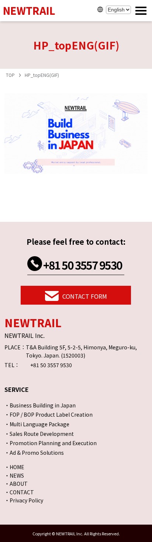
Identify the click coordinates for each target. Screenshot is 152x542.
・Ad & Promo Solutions (34, 452)
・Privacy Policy (23, 500)
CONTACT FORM (84, 296)
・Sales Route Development (39, 433)
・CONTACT (19, 492)
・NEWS (14, 475)
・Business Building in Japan (40, 405)
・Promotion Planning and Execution (50, 443)
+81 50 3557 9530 (82, 265)
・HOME (14, 467)
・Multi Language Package (36, 424)
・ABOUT (16, 483)
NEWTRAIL (29, 10)
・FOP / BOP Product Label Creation (48, 414)
